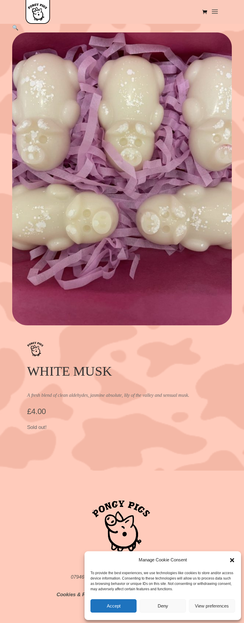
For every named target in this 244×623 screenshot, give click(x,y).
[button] (232, 560)
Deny (163, 605)
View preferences (212, 605)
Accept (114, 605)
